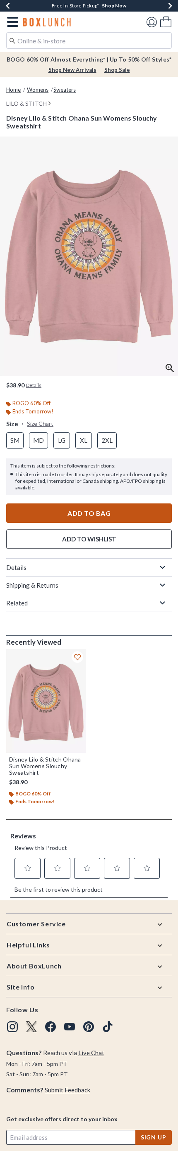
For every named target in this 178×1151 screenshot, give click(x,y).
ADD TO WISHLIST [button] (89, 539)
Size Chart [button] (40, 423)
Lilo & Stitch (26, 103)
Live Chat (91, 1052)
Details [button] (33, 385)
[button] (11, 22)
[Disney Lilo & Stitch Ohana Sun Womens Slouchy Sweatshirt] (46, 701)
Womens (37, 89)
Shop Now (114, 5)
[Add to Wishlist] (77, 657)
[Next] (170, 5)
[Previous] (8, 5)
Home (13, 89)
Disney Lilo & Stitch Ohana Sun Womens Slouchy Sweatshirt (45, 766)
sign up (153, 1137)
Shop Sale (117, 69)
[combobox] (89, 40)
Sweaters (64, 89)
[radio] (15, 440)
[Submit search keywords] (12, 40)
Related (17, 603)
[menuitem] (165, 21)
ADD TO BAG (89, 513)
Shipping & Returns (32, 585)
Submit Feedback (67, 1090)
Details (16, 567)
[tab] (89, 256)
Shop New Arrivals (72, 69)
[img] (12, 1026)
